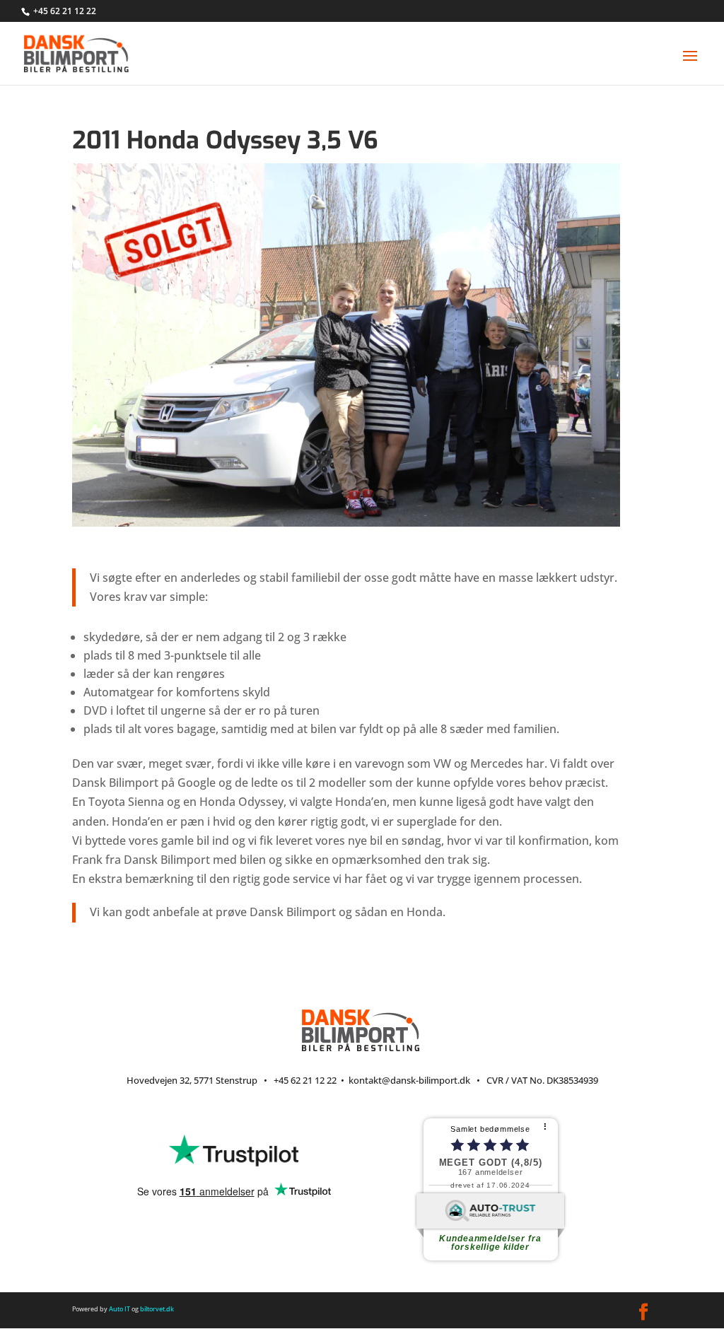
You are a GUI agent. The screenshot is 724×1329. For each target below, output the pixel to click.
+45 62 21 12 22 (64, 11)
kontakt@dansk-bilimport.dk (409, 1080)
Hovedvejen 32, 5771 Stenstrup (192, 1080)
